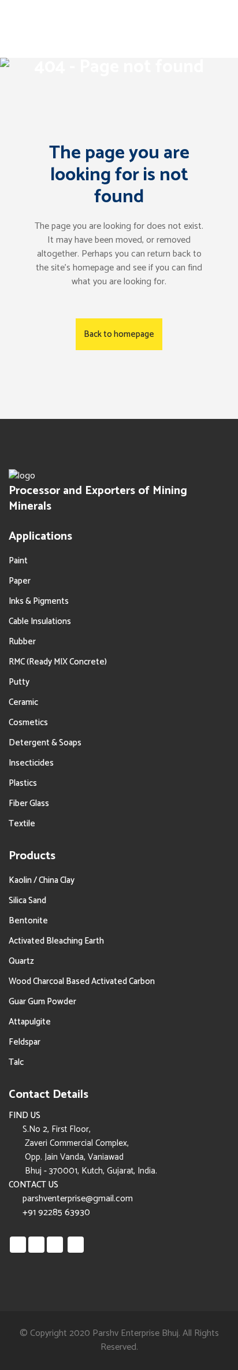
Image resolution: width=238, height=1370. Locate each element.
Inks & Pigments (39, 601)
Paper (20, 581)
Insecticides (31, 763)
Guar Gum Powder (42, 1001)
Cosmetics (28, 722)
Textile (22, 823)
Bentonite (28, 921)
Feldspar (24, 1042)
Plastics (23, 783)
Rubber (22, 641)
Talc (16, 1062)
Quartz (21, 961)
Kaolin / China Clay (42, 880)
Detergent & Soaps (45, 743)
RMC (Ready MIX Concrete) (58, 662)
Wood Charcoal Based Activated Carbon (82, 981)
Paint (18, 561)
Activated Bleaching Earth (56, 941)
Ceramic (23, 702)
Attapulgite (30, 1022)
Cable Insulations (40, 621)
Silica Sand (27, 900)
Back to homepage (119, 334)
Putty (19, 682)
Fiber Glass (29, 803)
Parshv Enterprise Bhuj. (136, 1333)
